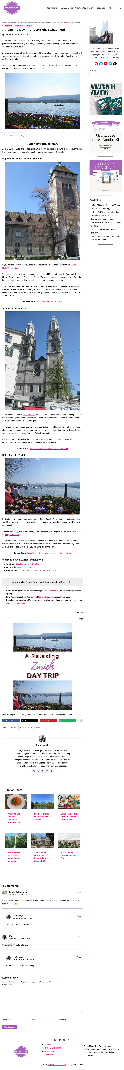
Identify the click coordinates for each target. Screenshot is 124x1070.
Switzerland (7, 26)
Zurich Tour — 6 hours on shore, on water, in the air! (49, 553)
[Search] (110, 74)
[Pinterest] (64, 1040)
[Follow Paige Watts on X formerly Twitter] (38, 771)
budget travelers (12, 534)
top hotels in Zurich (46, 597)
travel (5, 728)
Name (6, 1020)
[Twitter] (69, 1040)
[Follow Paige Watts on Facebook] (34, 771)
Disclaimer (68, 22)
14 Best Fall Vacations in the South (105, 212)
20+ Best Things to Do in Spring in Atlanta (42, 817)
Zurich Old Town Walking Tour (49, 302)
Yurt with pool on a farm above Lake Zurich (37, 570)
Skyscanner (54, 591)
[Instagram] (55, 1040)
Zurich (37, 728)
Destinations (19, 26)
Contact (47, 1044)
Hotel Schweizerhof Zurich (27, 564)
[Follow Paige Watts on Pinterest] (51, 771)
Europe (29, 26)
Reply (79, 892)
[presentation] (16, 801)
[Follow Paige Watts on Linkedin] (47, 771)
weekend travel (26, 728)
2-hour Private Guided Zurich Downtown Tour (49, 448)
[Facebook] (60, 1040)
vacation (14, 728)
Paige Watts (8, 35)
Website (62, 1020)
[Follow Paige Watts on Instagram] (42, 771)
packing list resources (18, 603)
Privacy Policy (50, 1051)
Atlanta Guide (67, 8)
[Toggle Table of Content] (21, 135)
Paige (16, 915)
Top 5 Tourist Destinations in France (68, 855)
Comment (7, 985)
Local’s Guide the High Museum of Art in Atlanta (69, 817)
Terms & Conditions (52, 1048)
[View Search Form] (120, 8)
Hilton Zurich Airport (26, 567)
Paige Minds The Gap (57, 1065)
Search (93, 70)
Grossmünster (29, 415)
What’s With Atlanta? (84, 8)
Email (34, 1020)
